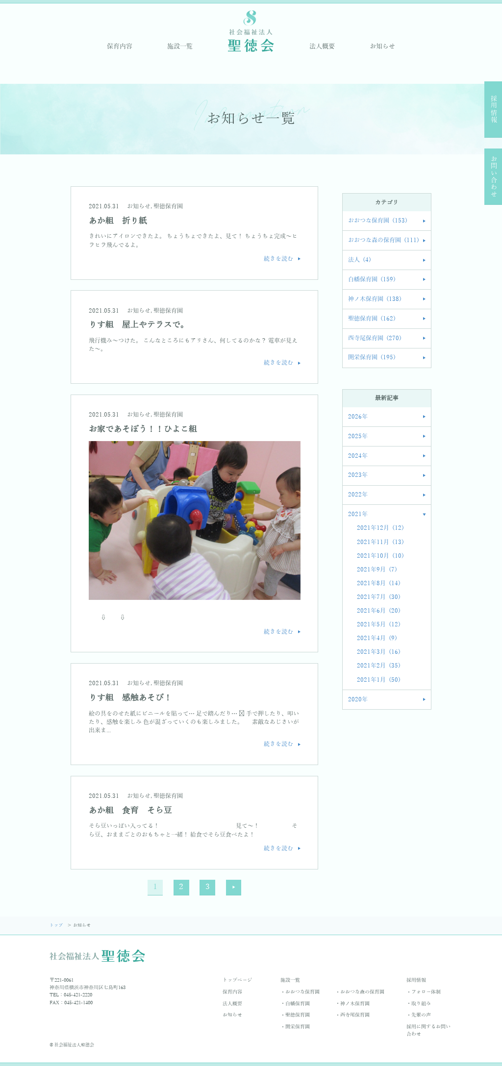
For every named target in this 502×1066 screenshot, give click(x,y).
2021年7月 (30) (379, 597)
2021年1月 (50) (379, 680)
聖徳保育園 (168, 206)
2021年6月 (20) (379, 611)
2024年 (358, 456)
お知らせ (139, 206)
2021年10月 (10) (380, 556)
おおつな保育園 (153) (377, 221)
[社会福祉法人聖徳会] (251, 30)
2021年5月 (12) (379, 624)
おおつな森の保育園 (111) (383, 240)
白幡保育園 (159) (372, 279)
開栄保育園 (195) (372, 357)
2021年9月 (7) (377, 570)
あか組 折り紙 (118, 220)
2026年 (358, 417)
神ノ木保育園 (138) (375, 299)
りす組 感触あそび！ (130, 697)
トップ (57, 925)
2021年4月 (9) (377, 638)
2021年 (358, 514)
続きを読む (278, 259)
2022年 (358, 495)
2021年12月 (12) (380, 528)
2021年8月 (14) (379, 583)
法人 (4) (359, 260)
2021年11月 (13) (380, 542)
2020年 (358, 699)
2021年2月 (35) (379, 666)
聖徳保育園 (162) (372, 319)
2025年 (358, 436)
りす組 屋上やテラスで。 (139, 324)
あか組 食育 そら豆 (130, 810)
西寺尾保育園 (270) (375, 338)
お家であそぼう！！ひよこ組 (143, 429)
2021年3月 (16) (379, 652)
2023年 (358, 475)
